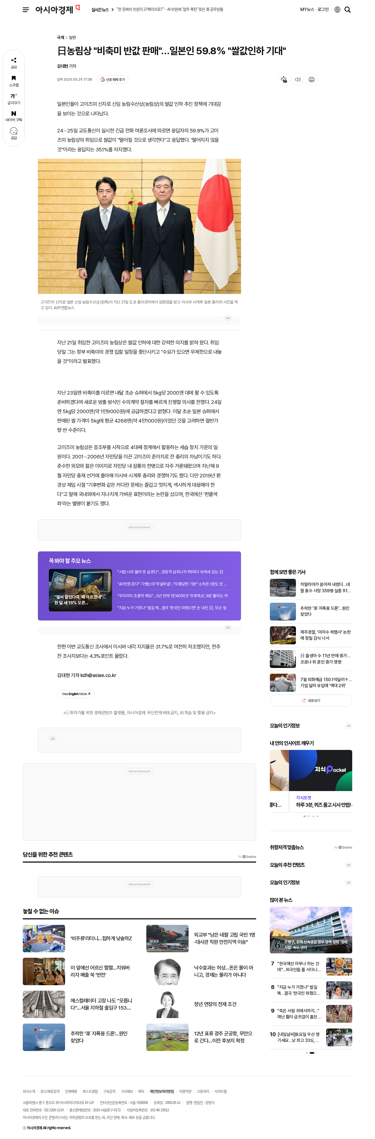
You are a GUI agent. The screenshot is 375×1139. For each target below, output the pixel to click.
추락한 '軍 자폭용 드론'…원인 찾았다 (324, 611)
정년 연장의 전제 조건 (215, 1004)
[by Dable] (247, 857)
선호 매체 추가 (115, 80)
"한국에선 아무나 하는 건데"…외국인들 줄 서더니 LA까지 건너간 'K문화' (298, 970)
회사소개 (29, 1091)
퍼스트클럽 (90, 1091)
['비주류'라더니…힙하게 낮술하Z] (44, 951)
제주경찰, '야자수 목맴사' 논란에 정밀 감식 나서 (325, 635)
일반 (72, 38)
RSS (141, 1091)
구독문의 (109, 1091)
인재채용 (71, 1091)
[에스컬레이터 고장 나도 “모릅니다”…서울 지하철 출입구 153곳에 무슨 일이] (44, 1017)
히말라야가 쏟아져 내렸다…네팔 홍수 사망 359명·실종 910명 (325, 588)
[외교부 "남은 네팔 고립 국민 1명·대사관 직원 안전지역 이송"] (167, 951)
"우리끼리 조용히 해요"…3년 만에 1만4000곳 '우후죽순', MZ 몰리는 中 (172, 595)
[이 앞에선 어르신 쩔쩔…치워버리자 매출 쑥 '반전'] (44, 984)
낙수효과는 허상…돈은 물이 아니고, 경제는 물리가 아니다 (223, 971)
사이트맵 (220, 1091)
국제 (60, 38)
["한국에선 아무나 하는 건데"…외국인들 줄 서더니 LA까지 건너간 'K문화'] (339, 974)
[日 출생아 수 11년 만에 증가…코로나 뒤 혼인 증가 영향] (283, 667)
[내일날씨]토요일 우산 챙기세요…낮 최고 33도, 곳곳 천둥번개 (299, 1040)
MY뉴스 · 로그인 (314, 9)
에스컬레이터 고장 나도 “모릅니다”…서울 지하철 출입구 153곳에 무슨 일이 (101, 1005)
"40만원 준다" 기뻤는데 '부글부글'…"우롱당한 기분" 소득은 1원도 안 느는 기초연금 (173, 584)
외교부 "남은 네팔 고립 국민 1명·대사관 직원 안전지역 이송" (224, 938)
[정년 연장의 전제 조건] (167, 1017)
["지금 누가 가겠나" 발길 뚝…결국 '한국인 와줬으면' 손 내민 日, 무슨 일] (339, 998)
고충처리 (203, 1091)
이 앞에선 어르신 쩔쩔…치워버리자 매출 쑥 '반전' (100, 971)
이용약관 (185, 1091)
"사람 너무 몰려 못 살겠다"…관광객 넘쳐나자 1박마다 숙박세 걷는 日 (170, 572)
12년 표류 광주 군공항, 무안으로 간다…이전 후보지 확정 (223, 1037)
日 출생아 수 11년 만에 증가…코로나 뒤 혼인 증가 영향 (325, 658)
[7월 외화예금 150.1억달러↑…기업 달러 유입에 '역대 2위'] (283, 690)
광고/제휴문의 (50, 1091)
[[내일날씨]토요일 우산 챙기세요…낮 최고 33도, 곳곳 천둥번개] (339, 1045)
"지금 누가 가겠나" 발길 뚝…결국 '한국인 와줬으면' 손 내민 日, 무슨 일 (171, 607)
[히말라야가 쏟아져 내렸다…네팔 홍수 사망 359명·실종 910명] (283, 596)
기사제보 (127, 1091)
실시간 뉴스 (99, 10)
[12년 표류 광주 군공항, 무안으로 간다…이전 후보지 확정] (167, 1050)
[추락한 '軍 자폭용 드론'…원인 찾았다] (283, 619)
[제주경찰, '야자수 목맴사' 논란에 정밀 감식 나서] (283, 643)
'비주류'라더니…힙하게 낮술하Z (101, 938)
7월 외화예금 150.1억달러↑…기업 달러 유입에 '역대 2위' (326, 682)
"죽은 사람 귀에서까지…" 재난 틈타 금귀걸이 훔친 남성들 (299, 1017)
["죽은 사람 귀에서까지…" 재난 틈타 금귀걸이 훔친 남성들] (339, 1021)
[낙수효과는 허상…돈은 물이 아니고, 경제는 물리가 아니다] (167, 984)
